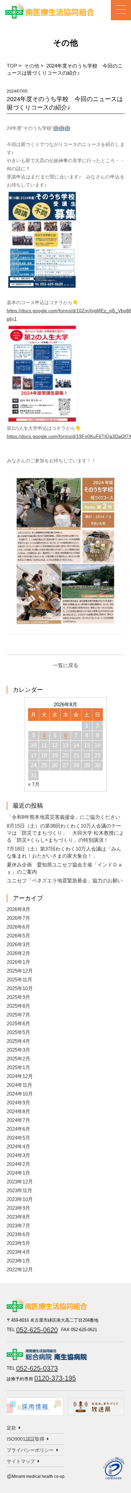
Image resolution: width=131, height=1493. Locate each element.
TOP (12, 66)
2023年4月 (18, 1252)
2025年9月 (18, 997)
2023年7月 (18, 1225)
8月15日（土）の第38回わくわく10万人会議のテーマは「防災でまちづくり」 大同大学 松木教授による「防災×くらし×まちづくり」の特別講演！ (65, 833)
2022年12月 (20, 1269)
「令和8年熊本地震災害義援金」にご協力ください (63, 817)
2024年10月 (20, 1094)
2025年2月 (18, 1058)
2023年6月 (18, 1234)
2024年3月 (18, 1155)
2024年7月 (18, 1120)
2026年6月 (18, 927)
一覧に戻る (65, 665)
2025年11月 (19, 979)
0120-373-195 (55, 1378)
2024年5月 (18, 1138)
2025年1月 (18, 1067)
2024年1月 (18, 1173)
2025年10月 (20, 988)
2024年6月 (18, 1129)
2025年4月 (18, 1041)
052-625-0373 (37, 1368)
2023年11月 (19, 1190)
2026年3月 (18, 944)
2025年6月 (18, 1023)
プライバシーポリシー (30, 1450)
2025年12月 (20, 971)
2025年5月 (18, 1032)
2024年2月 (18, 1164)
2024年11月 (19, 1085)
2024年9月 (18, 1102)
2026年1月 (18, 962)
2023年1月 (18, 1261)
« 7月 (34, 784)
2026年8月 (18, 909)
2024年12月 (20, 1076)
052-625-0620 (37, 1329)
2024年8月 (18, 1111)
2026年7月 (18, 918)
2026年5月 (18, 935)
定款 (11, 1427)
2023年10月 (20, 1199)
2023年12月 (20, 1181)
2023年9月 (18, 1208)
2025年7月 (18, 1015)
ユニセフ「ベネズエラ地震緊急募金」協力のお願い (65, 880)
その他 (31, 66)
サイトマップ (21, 1461)
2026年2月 (18, 953)
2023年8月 (18, 1217)
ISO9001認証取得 (25, 1439)
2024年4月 (18, 1146)
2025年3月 (18, 1050)
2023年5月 (18, 1243)
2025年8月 (18, 1006)
